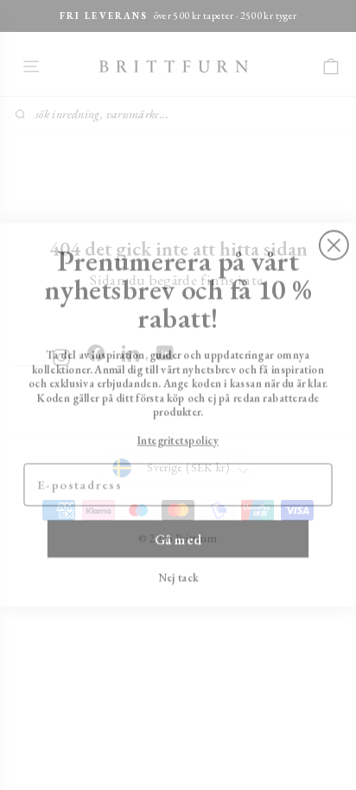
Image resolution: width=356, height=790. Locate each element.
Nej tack (178, 560)
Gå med (178, 522)
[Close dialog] (334, 228)
